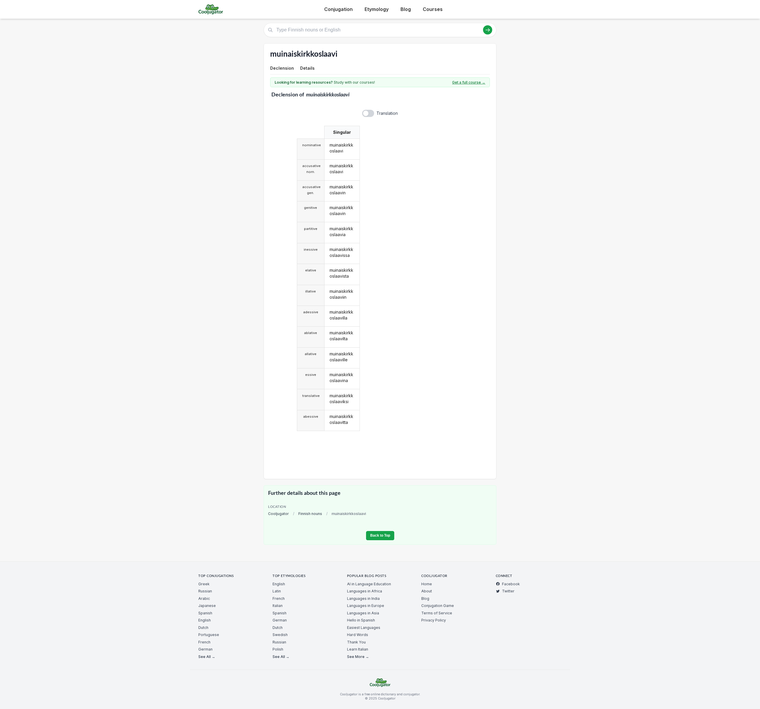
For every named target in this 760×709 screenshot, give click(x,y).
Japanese (207, 605)
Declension (282, 68)
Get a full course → (468, 82)
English (204, 620)
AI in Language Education (369, 584)
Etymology (377, 9)
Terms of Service (436, 613)
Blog (405, 9)
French (204, 642)
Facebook (511, 584)
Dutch (203, 627)
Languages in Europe (365, 605)
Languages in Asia (363, 613)
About (426, 591)
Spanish (205, 613)
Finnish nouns (310, 513)
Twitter (508, 591)
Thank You (356, 642)
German (205, 649)
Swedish (280, 634)
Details (307, 68)
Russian (205, 591)
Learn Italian (357, 649)
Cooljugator (278, 513)
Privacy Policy (433, 620)
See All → (206, 656)
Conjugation (338, 9)
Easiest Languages (363, 627)
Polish (278, 649)
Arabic (204, 598)
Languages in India (363, 598)
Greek (204, 584)
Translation (387, 113)
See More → (358, 656)
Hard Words (357, 634)
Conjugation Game (437, 605)
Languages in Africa (364, 591)
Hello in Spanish (361, 620)
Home (426, 584)
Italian (278, 605)
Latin (277, 591)
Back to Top (380, 535)
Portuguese (208, 634)
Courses (433, 9)
